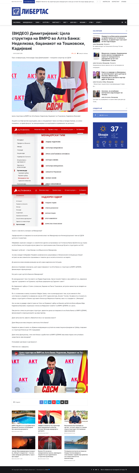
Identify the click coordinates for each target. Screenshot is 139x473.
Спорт (98, 22)
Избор (104, 82)
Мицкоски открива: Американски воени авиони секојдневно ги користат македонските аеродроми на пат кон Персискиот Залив (114, 57)
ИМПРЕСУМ (106, 1)
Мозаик (82, 22)
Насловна (16, 22)
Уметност (55, 22)
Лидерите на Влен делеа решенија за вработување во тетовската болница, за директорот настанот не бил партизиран (114, 38)
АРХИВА (123, 1)
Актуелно (99, 63)
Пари (37, 22)
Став (90, 22)
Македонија (27, 22)
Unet (46, 469)
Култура (46, 22)
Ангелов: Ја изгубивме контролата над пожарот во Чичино (112, 92)
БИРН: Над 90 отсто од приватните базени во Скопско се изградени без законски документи (23, 427)
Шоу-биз (73, 22)
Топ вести (106, 44)
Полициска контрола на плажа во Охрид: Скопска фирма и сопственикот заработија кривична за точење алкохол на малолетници (76, 454)
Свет (65, 22)
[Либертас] (30, 11)
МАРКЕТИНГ (115, 1)
